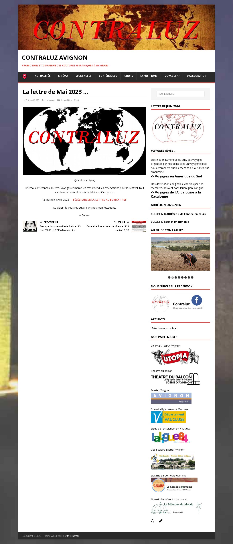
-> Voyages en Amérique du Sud (176, 176)
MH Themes (73, 535)
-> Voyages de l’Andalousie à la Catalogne (176, 194)
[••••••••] (180, 255)
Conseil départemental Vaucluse (170, 409)
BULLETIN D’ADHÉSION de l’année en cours (178, 214)
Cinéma (63, 76)
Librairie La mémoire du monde (169, 499)
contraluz (50, 100)
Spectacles (83, 76)
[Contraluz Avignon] (116, 48)
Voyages (170, 76)
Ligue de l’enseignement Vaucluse (170, 428)
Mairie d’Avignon (160, 390)
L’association (196, 76)
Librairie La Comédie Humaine (168, 475)
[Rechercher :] (180, 94)
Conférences (108, 76)
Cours (128, 76)
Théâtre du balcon (161, 371)
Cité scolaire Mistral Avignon (167, 449)
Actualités (43, 76)
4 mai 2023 (33, 100)
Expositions (148, 76)
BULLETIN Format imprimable (170, 221)
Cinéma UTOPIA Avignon (165, 345)
